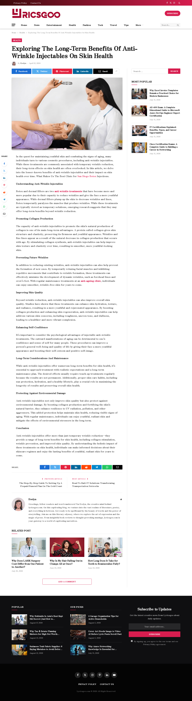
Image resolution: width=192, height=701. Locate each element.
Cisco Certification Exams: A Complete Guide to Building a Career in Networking (164, 147)
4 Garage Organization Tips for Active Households (103, 617)
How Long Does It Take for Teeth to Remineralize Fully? (104, 562)
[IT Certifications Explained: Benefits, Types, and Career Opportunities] (139, 130)
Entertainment (54, 24)
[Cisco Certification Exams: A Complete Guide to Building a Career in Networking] (139, 147)
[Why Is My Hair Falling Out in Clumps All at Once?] (67, 547)
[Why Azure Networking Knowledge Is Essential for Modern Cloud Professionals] (78, 650)
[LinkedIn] (4, 178)
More (138, 24)
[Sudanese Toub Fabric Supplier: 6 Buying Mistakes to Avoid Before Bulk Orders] (19, 650)
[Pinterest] (4, 185)
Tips (126, 24)
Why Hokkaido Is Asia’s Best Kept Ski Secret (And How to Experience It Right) (46, 617)
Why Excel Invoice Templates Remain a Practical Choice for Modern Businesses (164, 93)
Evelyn (23, 63)
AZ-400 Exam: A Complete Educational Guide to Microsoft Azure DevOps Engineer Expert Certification (165, 111)
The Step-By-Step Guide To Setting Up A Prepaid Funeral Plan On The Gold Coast (40, 484)
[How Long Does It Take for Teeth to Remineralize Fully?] (105, 547)
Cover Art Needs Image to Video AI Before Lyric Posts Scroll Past (105, 632)
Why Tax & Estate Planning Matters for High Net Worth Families (43, 632)
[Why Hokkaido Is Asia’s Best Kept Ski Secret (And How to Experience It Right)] (19, 619)
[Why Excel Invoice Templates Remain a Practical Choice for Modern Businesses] (139, 94)
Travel (113, 24)
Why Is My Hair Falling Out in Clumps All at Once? (66, 562)
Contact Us (36, 3)
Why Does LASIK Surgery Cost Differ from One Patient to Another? (28, 563)
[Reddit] (4, 192)
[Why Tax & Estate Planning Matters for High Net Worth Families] (19, 634)
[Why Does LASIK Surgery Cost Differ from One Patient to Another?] (29, 547)
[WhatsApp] (4, 206)
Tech (100, 24)
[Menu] (13, 25)
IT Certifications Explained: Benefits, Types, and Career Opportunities (163, 130)
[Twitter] (4, 171)
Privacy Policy (20, 3)
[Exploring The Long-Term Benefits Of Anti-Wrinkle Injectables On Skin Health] (67, 114)
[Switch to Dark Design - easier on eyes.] (179, 3)
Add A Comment (67, 581)
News (36, 24)
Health (72, 24)
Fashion (87, 24)
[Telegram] (4, 199)
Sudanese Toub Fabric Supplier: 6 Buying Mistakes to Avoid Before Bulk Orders (46, 647)
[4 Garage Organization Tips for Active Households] (78, 619)
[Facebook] (4, 163)
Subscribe (172, 13)
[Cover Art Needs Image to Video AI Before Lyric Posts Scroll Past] (78, 634)
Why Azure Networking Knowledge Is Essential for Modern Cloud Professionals (102, 647)
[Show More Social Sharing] (116, 71)
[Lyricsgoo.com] (36, 13)
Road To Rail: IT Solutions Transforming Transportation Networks (93, 484)
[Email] (4, 214)
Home (24, 24)
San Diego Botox (86, 176)
